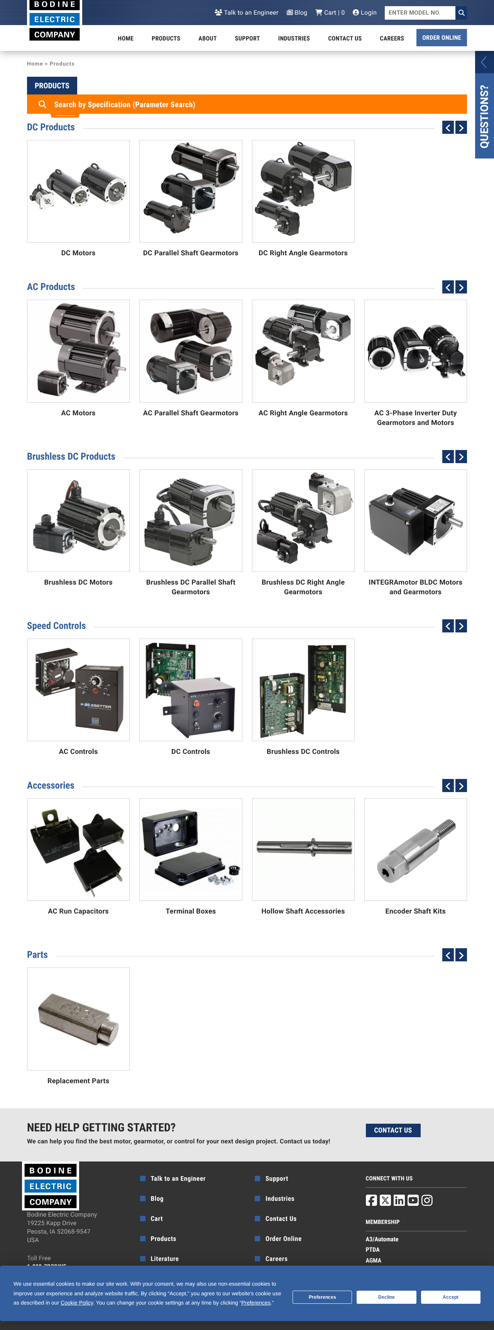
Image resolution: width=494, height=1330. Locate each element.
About (207, 38)
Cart (157, 1219)
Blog (300, 12)
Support (247, 38)
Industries (294, 38)
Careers (392, 38)
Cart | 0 (334, 12)
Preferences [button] (255, 1303)
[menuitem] (125, 38)
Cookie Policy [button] (77, 1303)
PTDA (373, 1249)
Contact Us (345, 38)
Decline (386, 1297)
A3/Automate (382, 1239)
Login (368, 12)
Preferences (322, 1297)
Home (126, 38)
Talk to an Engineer (250, 12)
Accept (450, 1297)
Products (166, 38)
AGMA (374, 1260)
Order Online (441, 37)
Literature (165, 1259)
